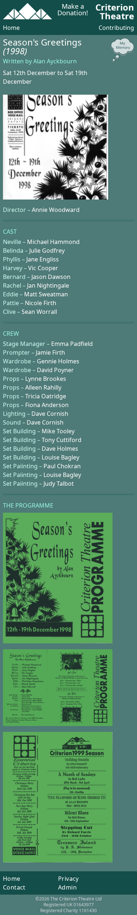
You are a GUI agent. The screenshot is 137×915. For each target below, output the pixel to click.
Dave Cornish (49, 414)
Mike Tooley (58, 431)
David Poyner (55, 370)
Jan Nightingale (48, 285)
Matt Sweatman (46, 294)
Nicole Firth (40, 303)
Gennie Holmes (58, 361)
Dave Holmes (60, 449)
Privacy (68, 879)
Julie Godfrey (47, 251)
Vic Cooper (43, 268)
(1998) (15, 51)
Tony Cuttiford (61, 440)
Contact (14, 887)
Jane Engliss (42, 259)
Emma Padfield (72, 344)
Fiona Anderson (47, 405)
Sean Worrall (39, 312)
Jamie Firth (50, 352)
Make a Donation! (72, 10)
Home (11, 28)
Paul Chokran (62, 466)
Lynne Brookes (45, 379)
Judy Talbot (58, 484)
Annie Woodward (56, 210)
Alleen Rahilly (43, 387)
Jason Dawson (51, 277)
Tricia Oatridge (45, 396)
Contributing (116, 28)
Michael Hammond (53, 242)
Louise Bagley (60, 457)
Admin (67, 887)
